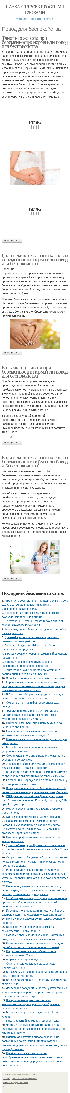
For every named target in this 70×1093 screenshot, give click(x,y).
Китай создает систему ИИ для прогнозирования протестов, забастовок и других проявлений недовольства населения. (34, 902)
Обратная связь (9, 1087)
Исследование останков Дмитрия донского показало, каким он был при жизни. (30, 615)
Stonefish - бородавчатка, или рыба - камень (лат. (37, 678)
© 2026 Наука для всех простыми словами (20, 1074)
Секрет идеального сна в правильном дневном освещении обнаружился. (33, 757)
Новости (35, 19)
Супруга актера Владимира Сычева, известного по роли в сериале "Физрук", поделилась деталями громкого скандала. (34, 861)
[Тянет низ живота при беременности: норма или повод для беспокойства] (35, 168)
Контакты (6, 1078)
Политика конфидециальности (15, 1082)
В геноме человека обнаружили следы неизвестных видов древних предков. (27, 664)
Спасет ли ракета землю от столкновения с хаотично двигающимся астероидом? (31, 733)
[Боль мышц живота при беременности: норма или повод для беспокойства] (35, 437)
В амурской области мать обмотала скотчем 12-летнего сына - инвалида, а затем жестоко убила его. (35, 790)
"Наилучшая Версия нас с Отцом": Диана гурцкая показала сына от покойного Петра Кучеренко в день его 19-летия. (30, 715)
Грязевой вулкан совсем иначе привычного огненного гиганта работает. (30, 639)
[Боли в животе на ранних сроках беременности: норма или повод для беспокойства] (35, 334)
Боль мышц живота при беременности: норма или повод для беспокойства (35, 371)
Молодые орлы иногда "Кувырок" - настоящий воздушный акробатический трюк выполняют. (33, 937)
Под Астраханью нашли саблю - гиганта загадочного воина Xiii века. (29, 953)
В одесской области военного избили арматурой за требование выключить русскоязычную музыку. (34, 774)
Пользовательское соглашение (24, 1078)
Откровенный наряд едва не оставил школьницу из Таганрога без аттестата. (34, 782)
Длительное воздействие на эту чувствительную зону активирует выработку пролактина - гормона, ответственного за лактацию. (34, 992)
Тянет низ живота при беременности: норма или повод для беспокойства (35, 41)
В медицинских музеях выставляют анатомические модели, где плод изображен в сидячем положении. (31, 1004)
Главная (21, 19)
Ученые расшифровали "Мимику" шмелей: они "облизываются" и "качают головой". (33, 766)
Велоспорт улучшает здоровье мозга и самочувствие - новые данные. (28, 929)
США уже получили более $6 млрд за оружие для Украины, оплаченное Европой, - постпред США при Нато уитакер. (35, 800)
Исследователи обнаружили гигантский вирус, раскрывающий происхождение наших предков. (33, 912)
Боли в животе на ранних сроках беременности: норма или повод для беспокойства (35, 259)
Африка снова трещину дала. (24, 959)
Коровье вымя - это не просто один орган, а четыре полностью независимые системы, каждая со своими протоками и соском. (33, 686)
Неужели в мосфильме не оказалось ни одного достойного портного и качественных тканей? (33, 945)
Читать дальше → (12, 240)
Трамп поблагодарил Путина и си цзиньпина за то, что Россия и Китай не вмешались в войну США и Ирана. (35, 849)
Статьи (48, 19)
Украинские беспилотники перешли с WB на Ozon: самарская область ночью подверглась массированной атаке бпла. (35, 604)
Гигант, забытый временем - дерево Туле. (32, 1020)
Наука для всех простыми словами (35, 9)
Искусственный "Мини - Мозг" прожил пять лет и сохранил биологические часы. (33, 623)
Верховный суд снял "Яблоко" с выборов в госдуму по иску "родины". (30, 647)
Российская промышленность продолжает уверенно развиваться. (30, 749)
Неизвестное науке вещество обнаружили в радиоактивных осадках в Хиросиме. (31, 672)
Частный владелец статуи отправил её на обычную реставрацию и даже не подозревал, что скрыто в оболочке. (33, 1029)
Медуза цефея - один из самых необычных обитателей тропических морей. (31, 831)
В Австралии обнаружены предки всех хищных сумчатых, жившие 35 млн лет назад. (34, 696)
